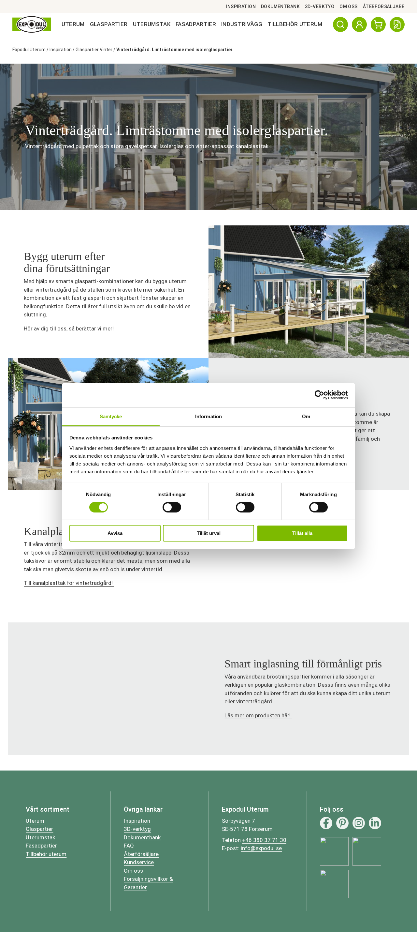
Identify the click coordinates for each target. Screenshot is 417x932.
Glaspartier (109, 24)
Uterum (73, 24)
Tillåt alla (302, 533)
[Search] (340, 24)
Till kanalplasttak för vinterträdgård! (69, 583)
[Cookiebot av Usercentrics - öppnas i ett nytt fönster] (319, 395)
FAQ (129, 845)
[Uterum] (31, 24)
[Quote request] (397, 24)
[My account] (359, 24)
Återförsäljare (384, 6)
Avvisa (115, 533)
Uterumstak (151, 24)
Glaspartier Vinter (94, 49)
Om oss (348, 6)
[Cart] (378, 24)
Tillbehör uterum (46, 854)
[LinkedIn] (375, 823)
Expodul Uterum (29, 49)
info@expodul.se (261, 848)
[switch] (172, 507)
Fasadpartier (196, 24)
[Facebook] (326, 823)
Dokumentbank (280, 6)
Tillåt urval (209, 533)
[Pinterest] (342, 823)
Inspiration (241, 6)
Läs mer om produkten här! (258, 715)
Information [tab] (208, 416)
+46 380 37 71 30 (264, 840)
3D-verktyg (319, 6)
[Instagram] (358, 823)
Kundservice (139, 862)
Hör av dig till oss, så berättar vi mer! (69, 328)
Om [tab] (306, 416)
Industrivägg (241, 24)
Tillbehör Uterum (294, 24)
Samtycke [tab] (111, 416)
